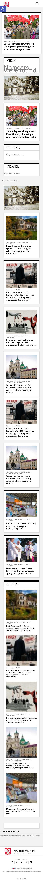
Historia (7, 41)
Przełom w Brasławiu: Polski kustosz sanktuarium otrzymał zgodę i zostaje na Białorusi (20, 571)
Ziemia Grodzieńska (14, 382)
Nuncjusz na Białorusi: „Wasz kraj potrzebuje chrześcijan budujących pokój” (21, 526)
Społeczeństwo (21, 336)
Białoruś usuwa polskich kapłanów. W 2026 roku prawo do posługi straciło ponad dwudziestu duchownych (20, 296)
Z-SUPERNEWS (19, 242)
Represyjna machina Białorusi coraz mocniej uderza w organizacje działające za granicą (21, 342)
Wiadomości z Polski (21, 41)
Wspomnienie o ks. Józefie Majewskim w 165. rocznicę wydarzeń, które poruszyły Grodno (18, 389)
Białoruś (10, 290)
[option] (21, 33)
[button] (3, 9)
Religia (17, 290)
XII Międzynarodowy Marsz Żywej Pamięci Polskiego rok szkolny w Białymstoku (19, 47)
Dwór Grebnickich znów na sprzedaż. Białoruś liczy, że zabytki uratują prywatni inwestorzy (18, 249)
